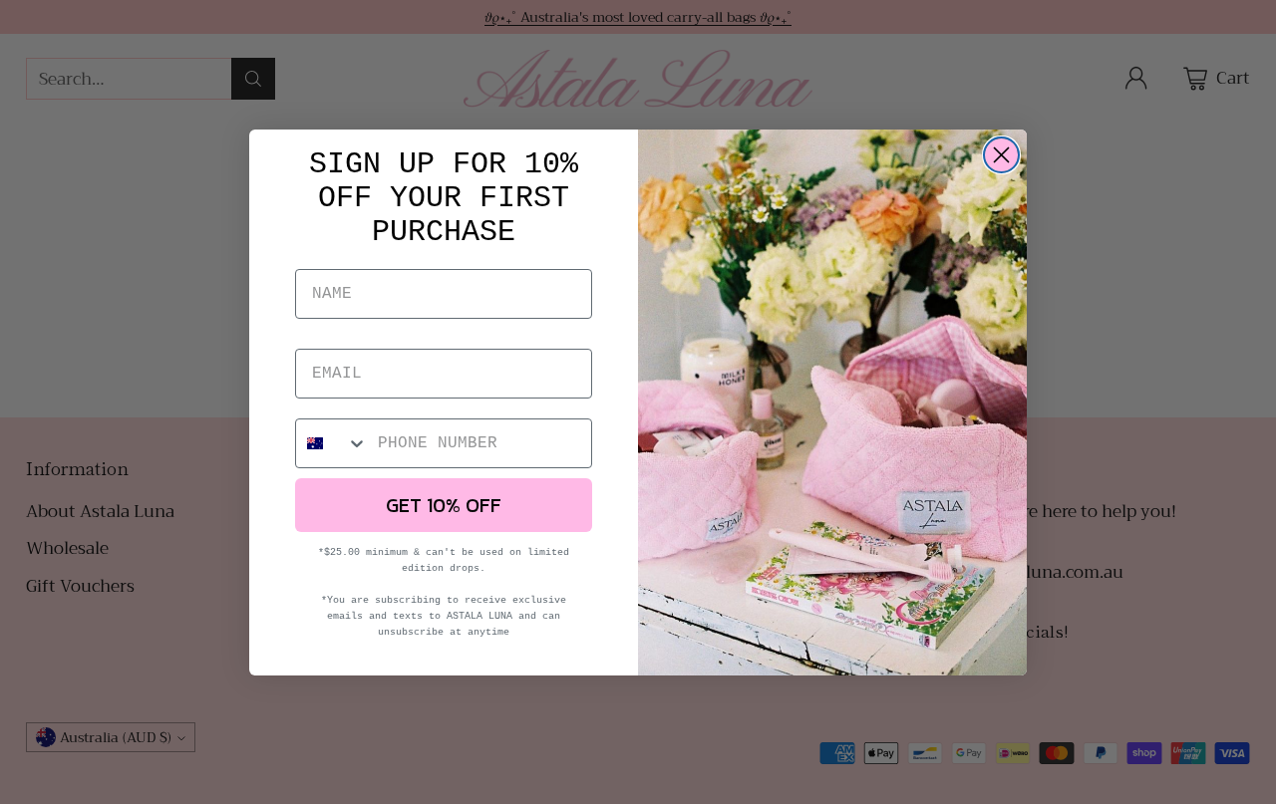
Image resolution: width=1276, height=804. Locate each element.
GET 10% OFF (443, 505)
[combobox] (332, 443)
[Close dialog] (1001, 154)
